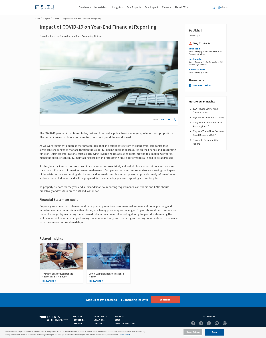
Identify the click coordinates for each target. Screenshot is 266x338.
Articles (56, 18)
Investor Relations (125, 323)
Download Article (202, 85)
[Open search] (213, 7)
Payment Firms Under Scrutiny (208, 117)
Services (77, 316)
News (117, 320)
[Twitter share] (175, 120)
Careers (98, 323)
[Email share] (162, 120)
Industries (79, 320)
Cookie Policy (124, 335)
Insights (46, 18)
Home (37, 18)
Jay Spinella (195, 59)
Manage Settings (193, 332)
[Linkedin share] (168, 120)
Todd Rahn (194, 48)
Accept (215, 332)
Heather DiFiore (197, 69)
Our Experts (100, 316)
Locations (99, 320)
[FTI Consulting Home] (45, 7)
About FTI (120, 316)
